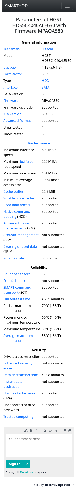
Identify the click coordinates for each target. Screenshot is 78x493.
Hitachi (47, 49)
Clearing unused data (20, 246)
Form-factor (12, 74)
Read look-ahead (16, 205)
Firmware (10, 100)
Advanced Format (17, 120)
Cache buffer (13, 191)
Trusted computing (18, 416)
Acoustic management (21, 235)
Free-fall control (15, 280)
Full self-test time (16, 299)
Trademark (12, 49)
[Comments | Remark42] (39, 458)
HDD (45, 80)
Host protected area (19, 393)
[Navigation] (67, 6)
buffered (27, 161)
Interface (10, 87)
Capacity (10, 67)
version (12, 114)
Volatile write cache (18, 198)
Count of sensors (16, 274)
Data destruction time (20, 375)
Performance (39, 143)
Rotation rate (13, 258)
